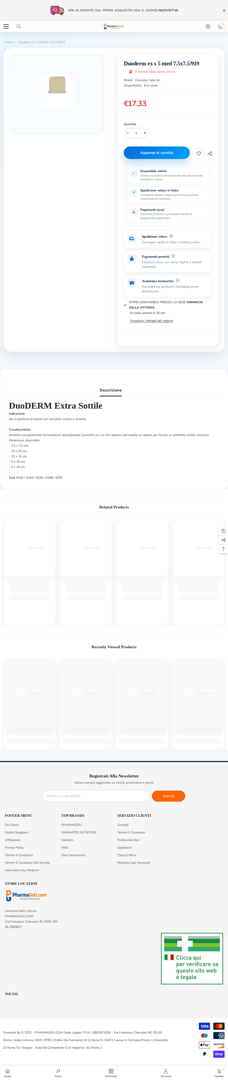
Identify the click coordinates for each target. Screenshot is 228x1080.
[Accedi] (208, 26)
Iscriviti (168, 796)
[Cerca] (18, 26)
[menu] (6, 26)
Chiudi (224, 10)
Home (8, 42)
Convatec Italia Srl (147, 80)
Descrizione (111, 390)
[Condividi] (208, 153)
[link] (30, 587)
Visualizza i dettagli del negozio (151, 321)
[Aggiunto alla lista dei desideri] (198, 153)
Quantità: (130, 124)
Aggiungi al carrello (156, 152)
